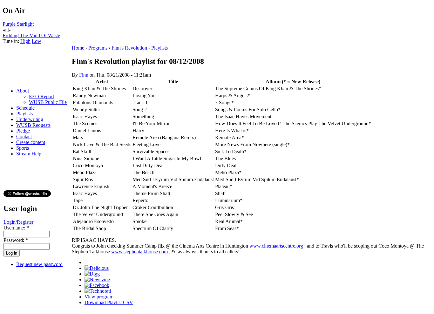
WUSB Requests (33, 125)
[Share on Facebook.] (97, 285)
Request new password (39, 264)
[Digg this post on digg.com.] (92, 273)
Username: (16, 227)
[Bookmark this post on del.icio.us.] (97, 268)
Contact (24, 136)
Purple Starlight (18, 24)
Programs (97, 48)
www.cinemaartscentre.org (276, 246)
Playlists (24, 113)
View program (99, 296)
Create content (30, 142)
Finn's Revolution (129, 48)
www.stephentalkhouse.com (139, 251)
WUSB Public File (48, 102)
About (22, 90)
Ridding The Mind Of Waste (31, 35)
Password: (15, 240)
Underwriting (29, 119)
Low (36, 41)
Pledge (23, 130)
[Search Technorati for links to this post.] (98, 291)
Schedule (25, 108)
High (25, 41)
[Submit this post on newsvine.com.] (97, 279)
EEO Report (41, 96)
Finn (83, 75)
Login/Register (18, 222)
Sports (22, 148)
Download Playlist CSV (109, 302)
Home (78, 48)
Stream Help (28, 153)
